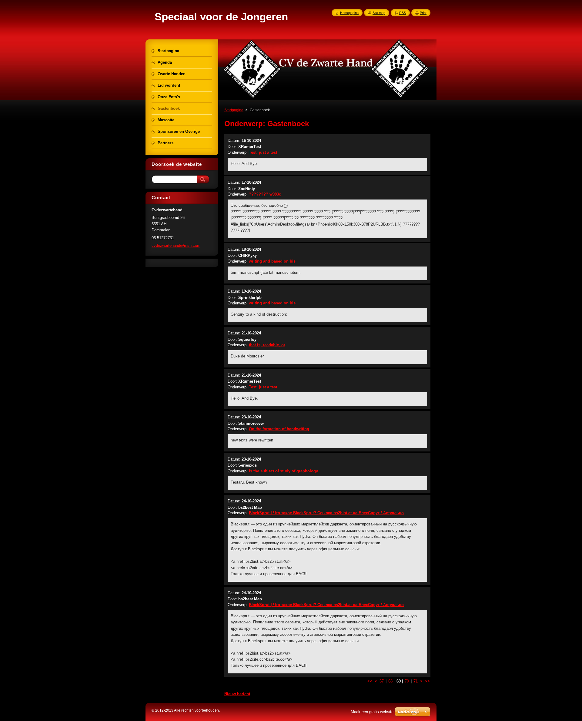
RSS (402, 13)
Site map (379, 13)
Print (423, 13)
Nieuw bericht (237, 694)
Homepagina (349, 13)
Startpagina (233, 110)
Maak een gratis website (372, 711)
